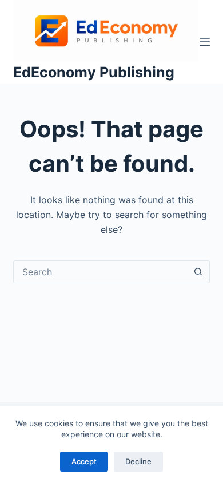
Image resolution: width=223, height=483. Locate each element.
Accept (84, 461)
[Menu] (205, 42)
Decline (138, 461)
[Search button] (198, 272)
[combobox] (100, 271)
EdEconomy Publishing (93, 72)
